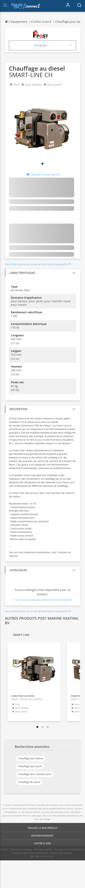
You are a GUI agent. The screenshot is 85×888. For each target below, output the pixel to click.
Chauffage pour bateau (30, 758)
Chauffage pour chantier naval (34, 774)
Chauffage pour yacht (30, 766)
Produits (40, 45)
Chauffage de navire (29, 782)
